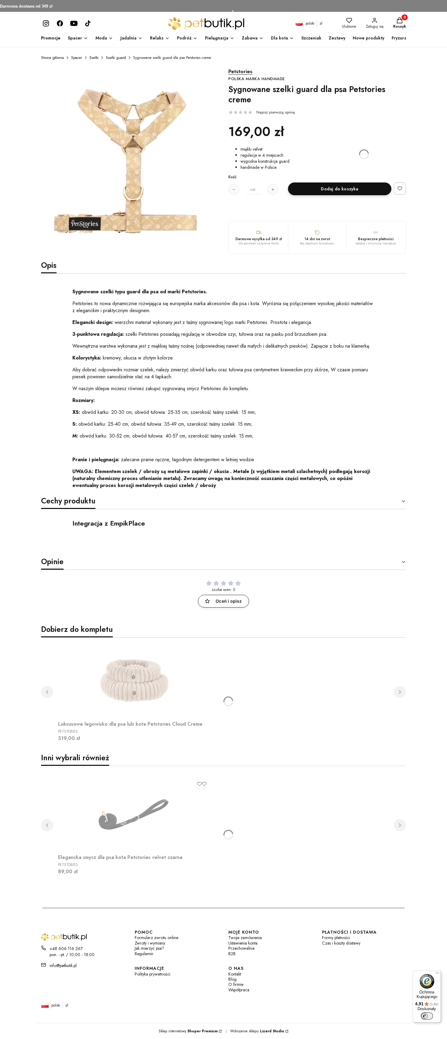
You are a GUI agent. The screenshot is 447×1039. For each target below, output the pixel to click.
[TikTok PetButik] (88, 23)
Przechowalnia (241, 948)
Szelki (94, 57)
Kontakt (234, 974)
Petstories (256, 75)
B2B (232, 953)
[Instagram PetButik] (46, 23)
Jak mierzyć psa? (149, 948)
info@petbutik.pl (63, 965)
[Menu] (437, 974)
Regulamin (144, 953)
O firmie (235, 984)
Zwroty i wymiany (150, 943)
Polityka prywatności (152, 974)
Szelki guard (116, 57)
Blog (232, 979)
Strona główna (52, 57)
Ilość (232, 177)
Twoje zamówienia (245, 937)
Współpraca (238, 990)
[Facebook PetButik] (60, 23)
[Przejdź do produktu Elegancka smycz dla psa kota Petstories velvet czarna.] (134, 814)
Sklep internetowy (188, 1031)
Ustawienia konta (243, 943)
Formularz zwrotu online (156, 937)
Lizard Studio (272, 1031)
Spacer (76, 57)
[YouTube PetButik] (74, 23)
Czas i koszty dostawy (341, 943)
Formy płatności (336, 937)
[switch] (427, 1016)
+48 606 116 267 (66, 948)
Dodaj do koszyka (339, 189)
